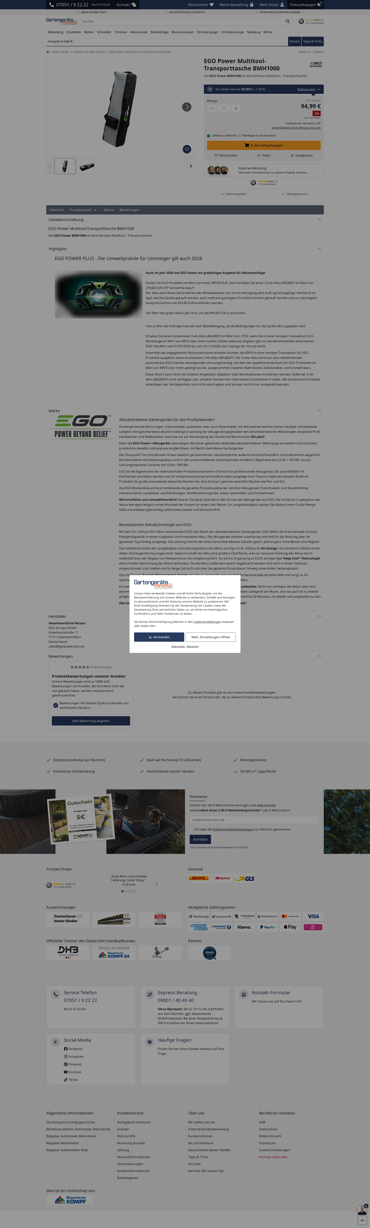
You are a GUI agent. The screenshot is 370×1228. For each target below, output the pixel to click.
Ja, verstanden (159, 637)
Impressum (192, 646)
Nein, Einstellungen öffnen (211, 637)
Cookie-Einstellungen (207, 622)
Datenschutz (178, 646)
